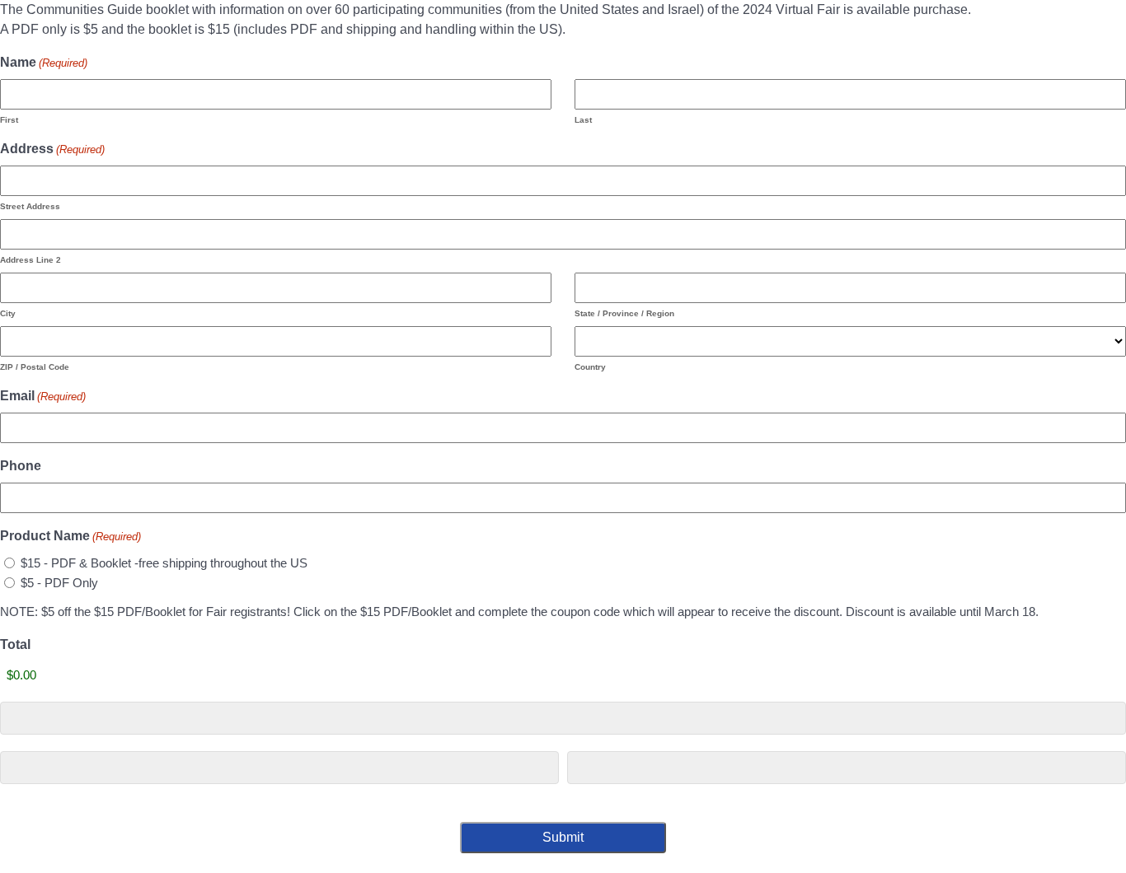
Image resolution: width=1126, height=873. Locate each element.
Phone (20, 466)
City (8, 313)
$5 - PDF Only (59, 583)
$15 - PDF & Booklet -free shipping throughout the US (164, 563)
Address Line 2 (30, 259)
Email (43, 396)
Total (15, 644)
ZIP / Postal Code (34, 366)
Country (590, 366)
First (9, 119)
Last (583, 119)
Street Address (30, 206)
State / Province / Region (624, 313)
